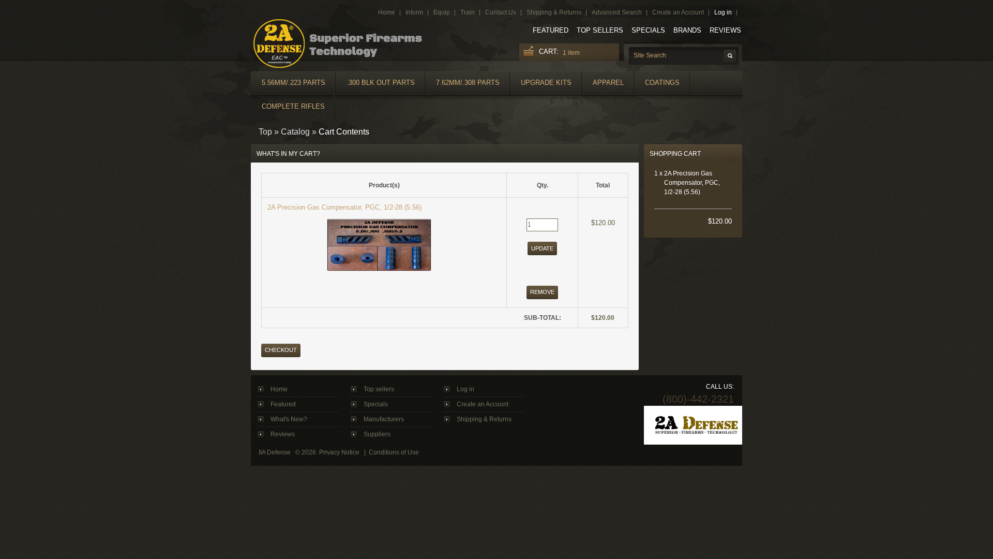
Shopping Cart (675, 153)
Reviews (725, 30)
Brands (687, 30)
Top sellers (600, 30)
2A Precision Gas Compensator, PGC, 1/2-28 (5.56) (344, 207)
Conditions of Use (394, 452)
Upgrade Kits (546, 82)
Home (279, 389)
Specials (648, 30)
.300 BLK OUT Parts (381, 82)
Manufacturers (384, 419)
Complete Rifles (293, 106)
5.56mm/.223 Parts (293, 82)
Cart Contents (344, 131)
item (571, 52)
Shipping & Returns (484, 419)
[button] (542, 248)
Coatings (662, 82)
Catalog (295, 131)
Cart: (549, 51)
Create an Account (482, 404)
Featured (550, 30)
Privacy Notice (339, 452)
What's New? (288, 419)
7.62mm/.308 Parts (468, 82)
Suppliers (377, 434)
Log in (465, 389)
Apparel (608, 82)
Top (265, 131)
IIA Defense (275, 452)
